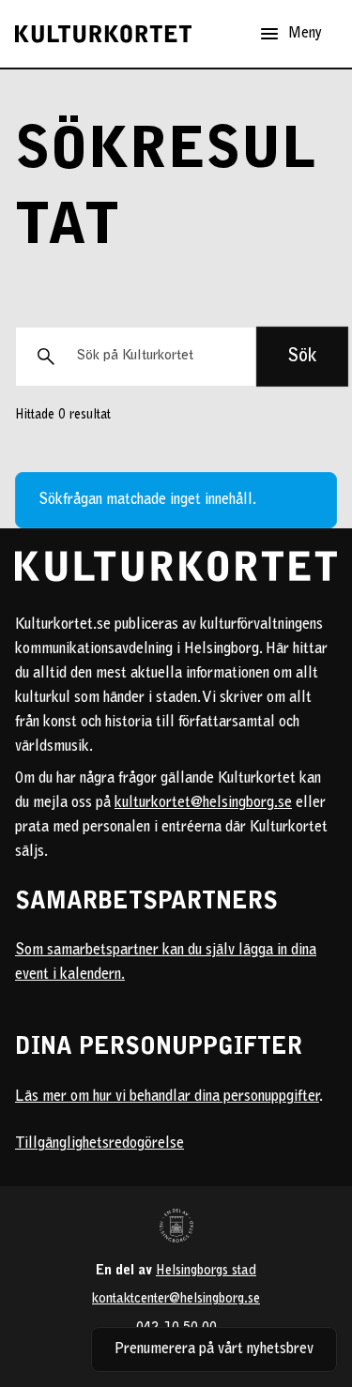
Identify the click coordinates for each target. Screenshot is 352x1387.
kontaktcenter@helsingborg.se (176, 1299)
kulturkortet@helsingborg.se (203, 803)
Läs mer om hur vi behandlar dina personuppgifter (167, 1097)
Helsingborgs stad (206, 1271)
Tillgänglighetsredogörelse (99, 1143)
